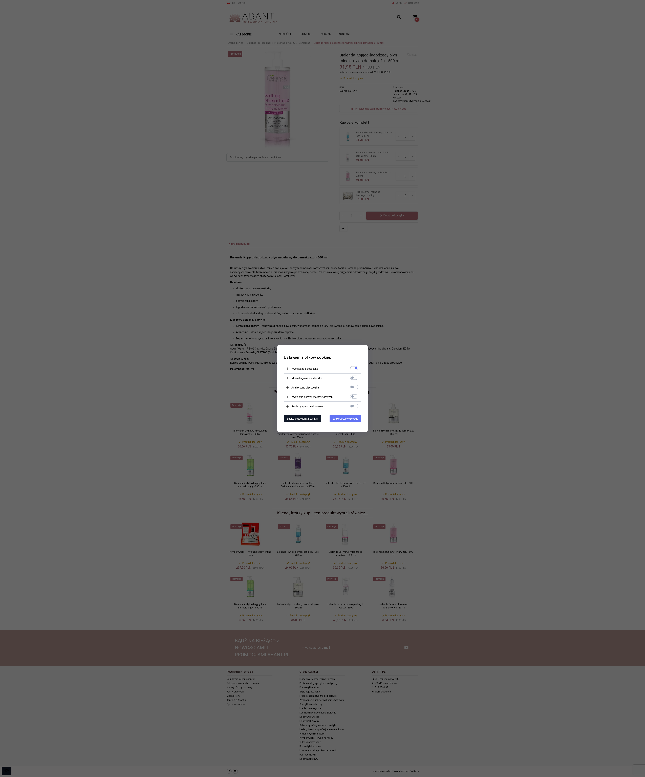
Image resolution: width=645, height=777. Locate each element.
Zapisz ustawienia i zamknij (302, 418)
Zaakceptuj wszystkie (345, 418)
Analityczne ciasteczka (305, 387)
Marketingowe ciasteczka (306, 378)
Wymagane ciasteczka (304, 368)
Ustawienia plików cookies (307, 357)
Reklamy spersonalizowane (307, 406)
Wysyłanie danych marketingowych (312, 397)
